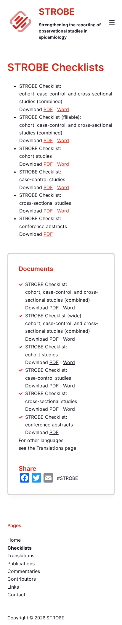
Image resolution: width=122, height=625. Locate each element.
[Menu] (112, 22)
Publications (21, 563)
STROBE (57, 11)
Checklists (19, 548)
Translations (49, 448)
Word (63, 109)
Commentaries (23, 571)
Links (13, 587)
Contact (16, 595)
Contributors (21, 579)
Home (14, 540)
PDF (48, 109)
